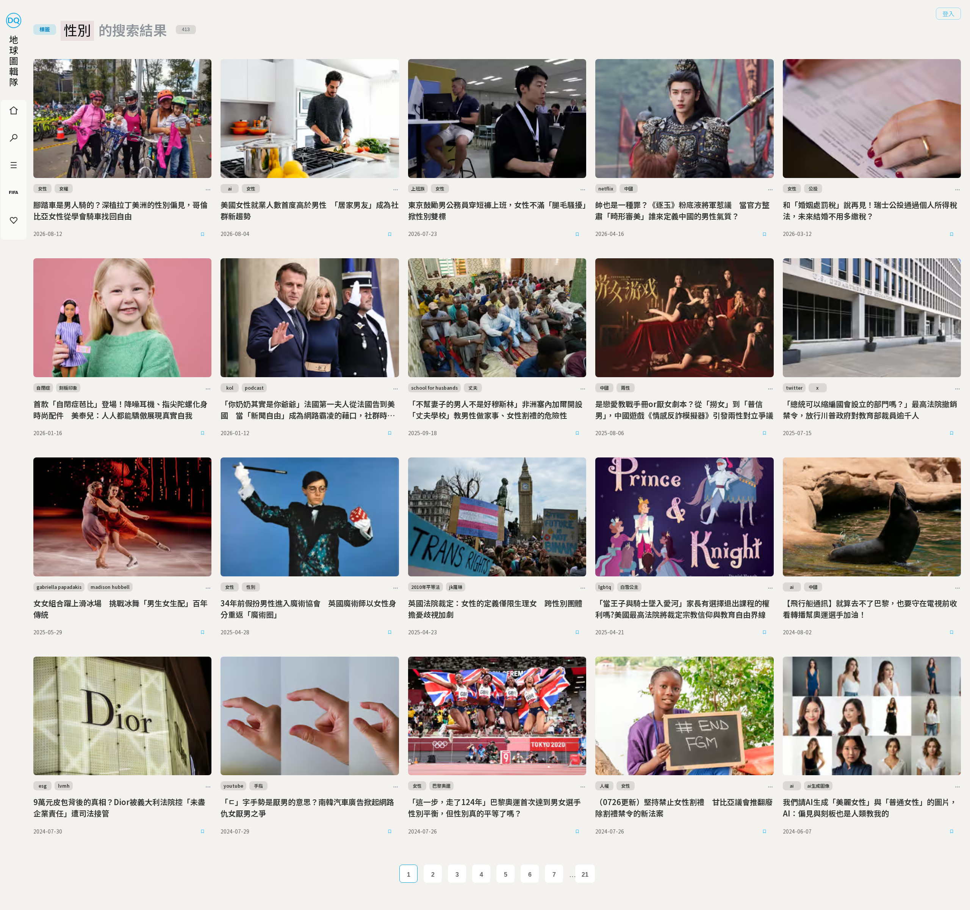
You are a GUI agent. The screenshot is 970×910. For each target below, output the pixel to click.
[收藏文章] (202, 234)
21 (585, 874)
